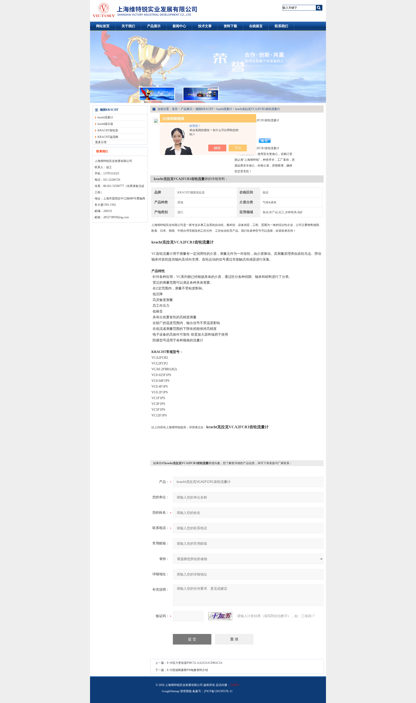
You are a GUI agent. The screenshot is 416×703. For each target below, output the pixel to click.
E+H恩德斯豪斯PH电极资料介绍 (187, 670)
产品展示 (154, 26)
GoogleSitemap (170, 691)
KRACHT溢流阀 (108, 137)
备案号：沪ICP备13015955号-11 (212, 691)
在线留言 (256, 26)
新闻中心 (179, 26)
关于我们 (128, 26)
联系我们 (281, 26)
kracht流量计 (105, 117)
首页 (175, 109)
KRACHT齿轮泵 (108, 130)
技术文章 (205, 26)
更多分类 (101, 142)
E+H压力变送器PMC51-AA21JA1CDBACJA (194, 663)
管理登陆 (186, 691)
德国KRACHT (109, 109)
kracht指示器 (105, 124)
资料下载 (230, 26)
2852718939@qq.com (116, 217)
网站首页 (103, 26)
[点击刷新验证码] (220, 616)
